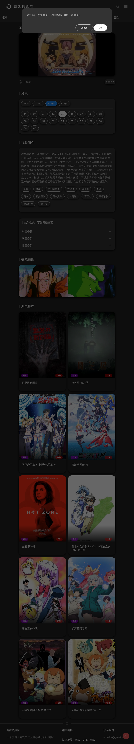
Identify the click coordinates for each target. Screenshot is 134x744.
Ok (100, 27)
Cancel (84, 27)
